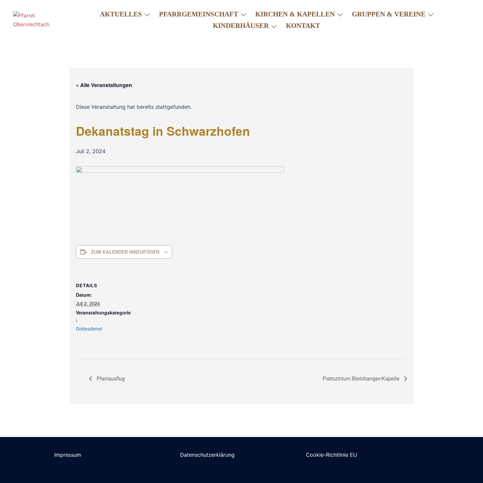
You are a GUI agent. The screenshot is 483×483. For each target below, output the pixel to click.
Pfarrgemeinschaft (198, 14)
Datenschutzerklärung (207, 454)
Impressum (67, 454)
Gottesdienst (89, 328)
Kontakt (303, 26)
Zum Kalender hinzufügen (125, 251)
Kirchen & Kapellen (295, 14)
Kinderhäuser (241, 26)
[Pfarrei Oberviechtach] (38, 19)
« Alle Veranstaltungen (104, 85)
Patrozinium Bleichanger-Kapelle (362, 378)
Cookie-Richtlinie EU (331, 454)
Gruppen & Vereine (389, 14)
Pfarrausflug (110, 378)
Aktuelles (121, 14)
